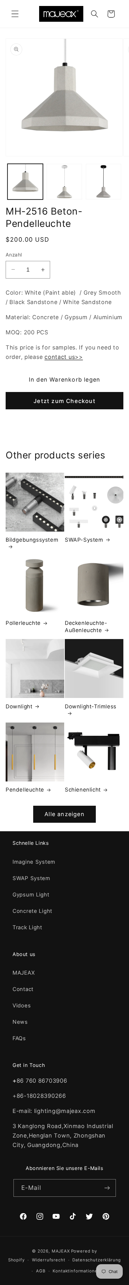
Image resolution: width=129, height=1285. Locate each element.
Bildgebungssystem (32, 540)
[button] (15, 14)
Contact (23, 989)
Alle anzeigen (64, 814)
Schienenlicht (83, 790)
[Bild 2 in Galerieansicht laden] (64, 181)
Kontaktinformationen (76, 1270)
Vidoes (22, 1005)
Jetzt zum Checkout (64, 401)
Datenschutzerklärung (96, 1259)
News (20, 1022)
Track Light (27, 927)
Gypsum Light (31, 894)
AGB (41, 1270)
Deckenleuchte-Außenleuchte (86, 626)
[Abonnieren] (107, 1188)
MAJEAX (24, 973)
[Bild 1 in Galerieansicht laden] (25, 181)
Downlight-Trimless (90, 706)
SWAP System (31, 878)
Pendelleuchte (25, 790)
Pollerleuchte (23, 623)
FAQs (19, 1038)
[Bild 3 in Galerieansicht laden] (103, 181)
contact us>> (63, 357)
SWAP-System (84, 540)
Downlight (19, 706)
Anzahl (14, 255)
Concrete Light (32, 911)
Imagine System (34, 862)
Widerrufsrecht (48, 1259)
